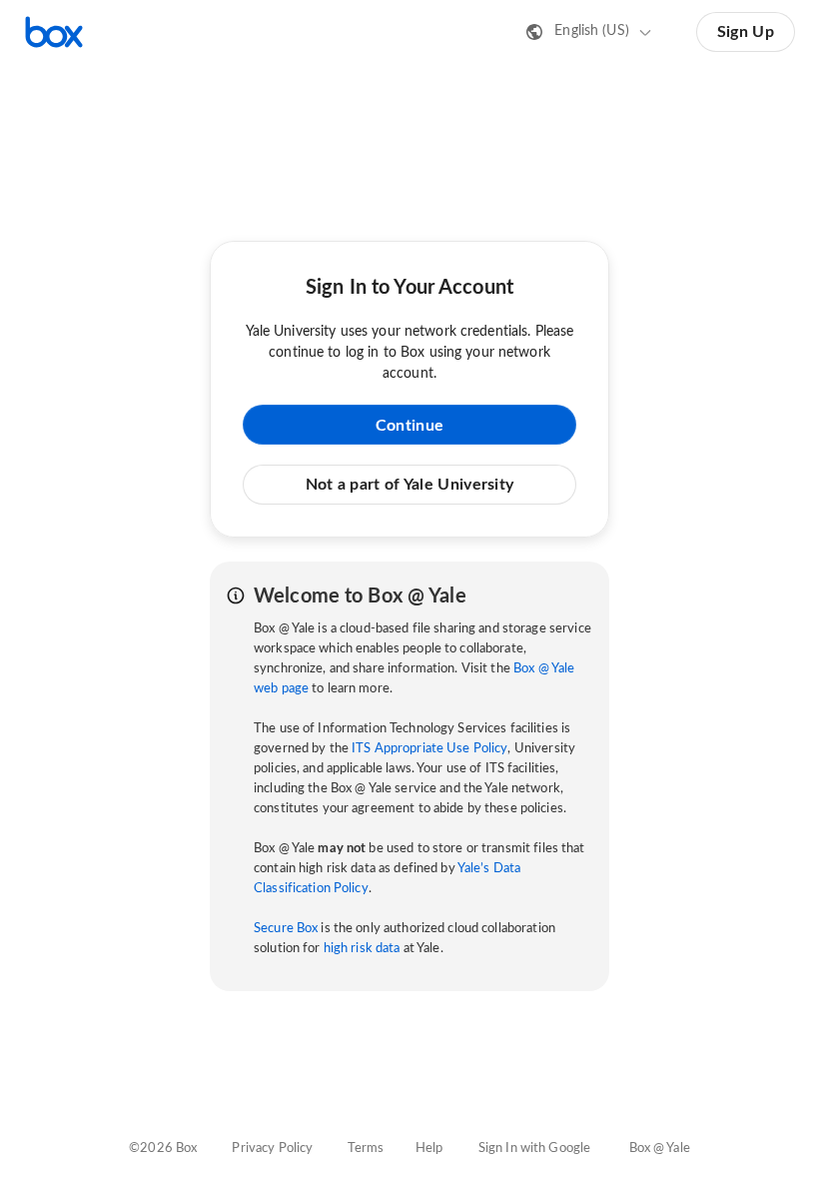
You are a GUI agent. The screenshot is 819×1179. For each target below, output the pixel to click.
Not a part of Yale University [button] (410, 485)
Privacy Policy (272, 1148)
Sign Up (745, 32)
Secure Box (286, 928)
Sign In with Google (534, 1148)
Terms (366, 1148)
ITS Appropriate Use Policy (429, 748)
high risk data (362, 948)
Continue (409, 426)
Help (429, 1148)
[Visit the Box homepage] (54, 32)
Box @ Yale (659, 1148)
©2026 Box (163, 1148)
